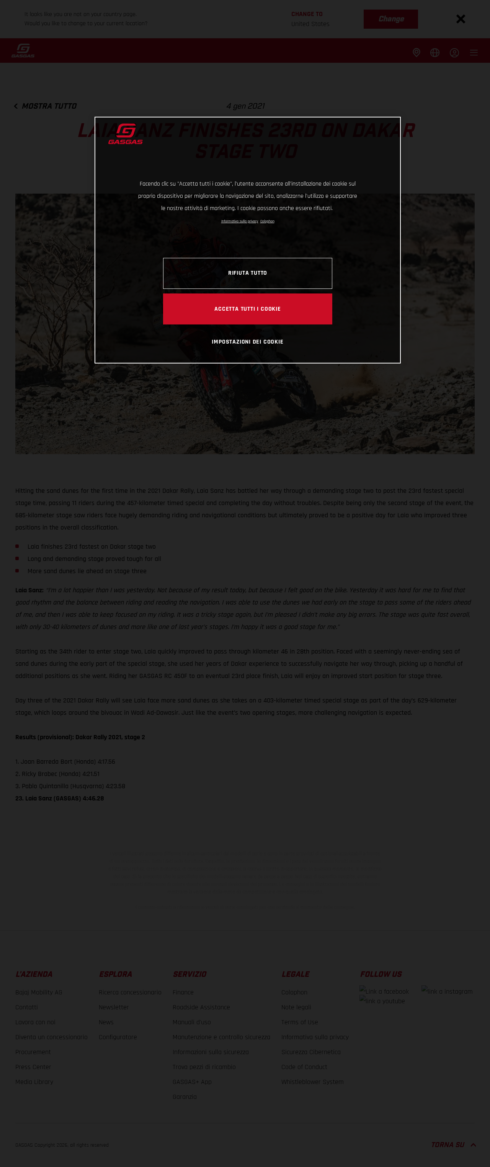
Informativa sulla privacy (239, 221)
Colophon (267, 221)
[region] (248, 240)
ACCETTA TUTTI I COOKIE (247, 309)
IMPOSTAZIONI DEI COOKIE (247, 342)
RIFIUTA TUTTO (247, 273)
